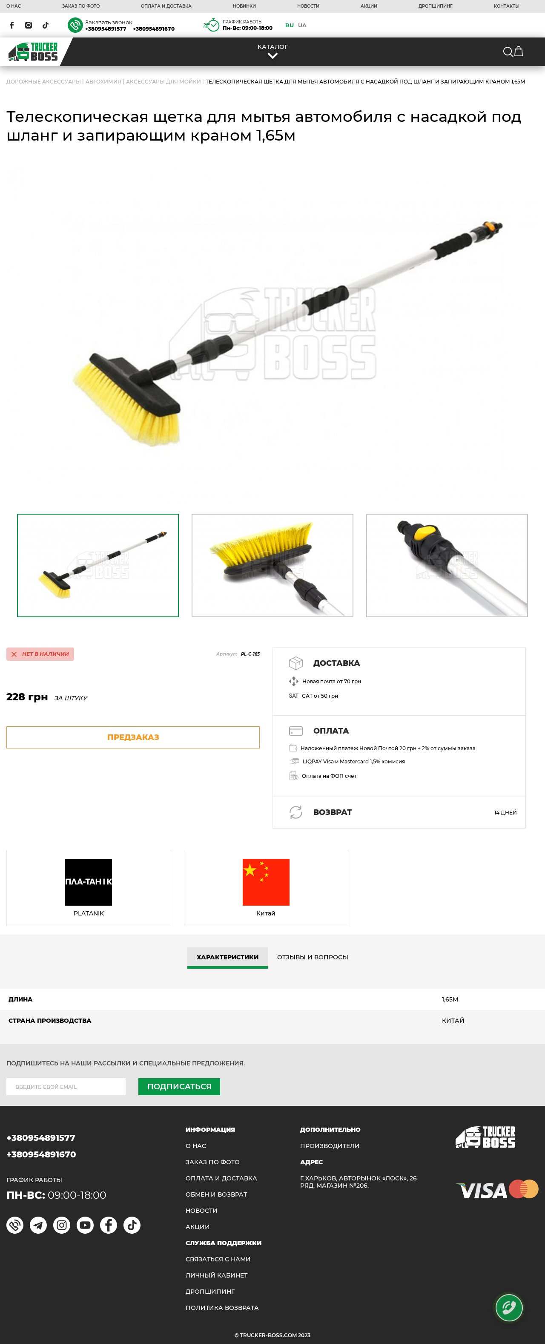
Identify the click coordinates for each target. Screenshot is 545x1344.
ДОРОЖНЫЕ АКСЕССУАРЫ (43, 81)
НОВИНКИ (244, 6)
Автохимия (103, 81)
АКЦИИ (369, 6)
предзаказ (133, 737)
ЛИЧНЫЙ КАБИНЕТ (216, 1275)
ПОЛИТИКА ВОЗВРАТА (222, 1308)
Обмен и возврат (216, 1194)
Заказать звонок (108, 22)
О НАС (13, 6)
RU (289, 25)
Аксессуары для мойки (163, 81)
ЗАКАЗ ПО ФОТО (81, 6)
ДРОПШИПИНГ (436, 6)
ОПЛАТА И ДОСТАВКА (166, 6)
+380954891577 (105, 29)
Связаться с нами (218, 1259)
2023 (304, 1335)
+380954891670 (154, 29)
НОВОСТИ (308, 6)
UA (302, 25)
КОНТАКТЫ (506, 6)
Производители (330, 1146)
